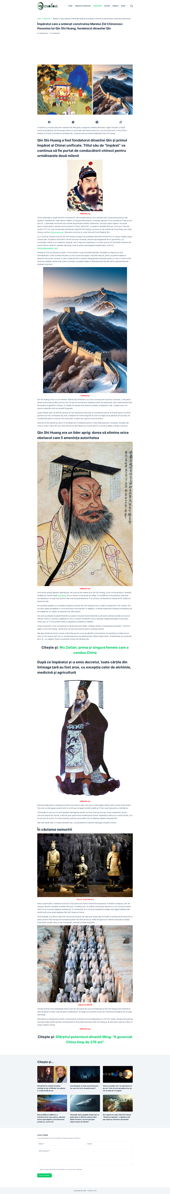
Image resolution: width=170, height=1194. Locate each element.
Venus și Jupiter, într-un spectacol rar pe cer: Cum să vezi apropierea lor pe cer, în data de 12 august (117, 1088)
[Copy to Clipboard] (121, 122)
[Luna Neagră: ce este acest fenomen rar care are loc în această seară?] (85, 1074)
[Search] (131, 6)
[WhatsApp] (73, 122)
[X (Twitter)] (97, 122)
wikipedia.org (85, 214)
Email (89, 1144)
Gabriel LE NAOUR (85, 1005)
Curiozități (97, 6)
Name (41, 1144)
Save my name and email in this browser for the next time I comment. (61, 1169)
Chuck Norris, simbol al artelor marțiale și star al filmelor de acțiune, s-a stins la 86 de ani (51, 1088)
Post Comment (44, 1175)
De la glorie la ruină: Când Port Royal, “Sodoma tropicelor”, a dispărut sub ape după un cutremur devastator (117, 1117)
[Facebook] (49, 122)
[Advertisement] (85, 49)
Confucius (62, 595)
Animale (115, 6)
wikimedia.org (85, 1029)
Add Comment (44, 1151)
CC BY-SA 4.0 (88, 899)
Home (70, 6)
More (123, 6)
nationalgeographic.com (47, 248)
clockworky (85, 395)
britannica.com (57, 232)
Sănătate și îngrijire (83, 6)
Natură (107, 6)
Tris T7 (79, 899)
